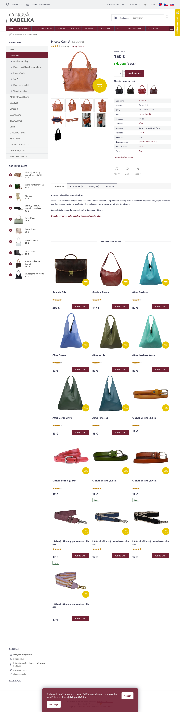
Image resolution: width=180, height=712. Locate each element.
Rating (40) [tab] (94, 186)
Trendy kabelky (20, 91)
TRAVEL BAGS (16, 120)
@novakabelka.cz (21, 674)
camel (141, 114)
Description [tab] (59, 186)
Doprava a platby (115, 4)
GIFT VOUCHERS (17, 150)
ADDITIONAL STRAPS (19, 97)
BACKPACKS (15, 114)
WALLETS (14, 108)
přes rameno (144, 141)
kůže (141, 123)
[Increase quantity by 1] (124, 71)
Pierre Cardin (19, 73)
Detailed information (123, 157)
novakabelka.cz (20, 670)
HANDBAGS (15, 55)
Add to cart (134, 73)
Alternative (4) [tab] (76, 186)
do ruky (154, 141)
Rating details (77, 46)
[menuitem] (11, 28)
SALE (12, 49)
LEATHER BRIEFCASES (20, 144)
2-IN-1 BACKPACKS (18, 156)
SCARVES (14, 103)
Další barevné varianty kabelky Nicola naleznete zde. (75, 215)
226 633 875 (18, 659)
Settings (53, 704)
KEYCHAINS (15, 138)
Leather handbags (21, 61)
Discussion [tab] (109, 186)
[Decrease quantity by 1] (124, 75)
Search (167, 16)
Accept (127, 695)
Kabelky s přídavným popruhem (27, 67)
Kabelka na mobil (21, 85)
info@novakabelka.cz (22, 654)
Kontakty (135, 4)
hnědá (148, 114)
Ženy (141, 151)
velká (141, 132)
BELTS (12, 126)
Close (119, 165)
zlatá (141, 146)
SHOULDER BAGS (17, 132)
